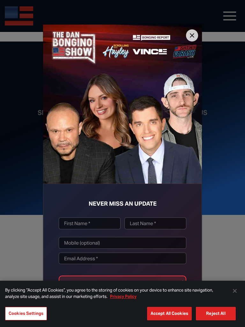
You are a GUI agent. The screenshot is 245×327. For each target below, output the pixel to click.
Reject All (215, 313)
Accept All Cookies (169, 313)
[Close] (192, 35)
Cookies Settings (26, 313)
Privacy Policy (123, 296)
